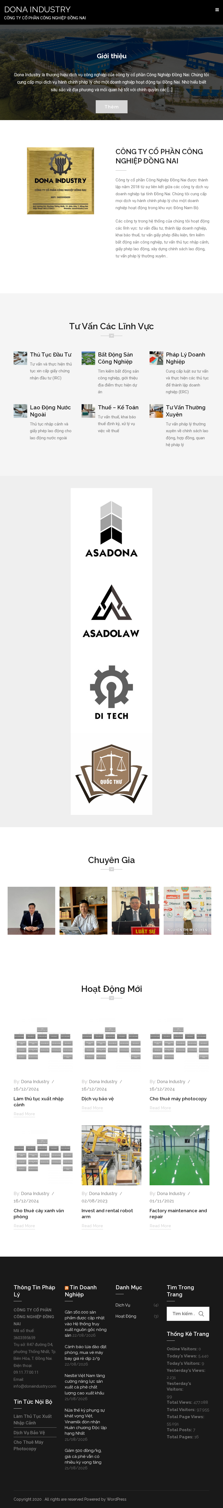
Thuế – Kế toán (118, 407)
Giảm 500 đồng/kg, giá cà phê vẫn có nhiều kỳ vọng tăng (83, 1456)
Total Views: (180, 1402)
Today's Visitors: (184, 1363)
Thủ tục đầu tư (50, 354)
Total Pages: (180, 1436)
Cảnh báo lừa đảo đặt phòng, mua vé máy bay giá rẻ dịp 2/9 (85, 1352)
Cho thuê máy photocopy (178, 1098)
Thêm (111, 106)
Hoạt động (126, 1316)
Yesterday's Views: (186, 1370)
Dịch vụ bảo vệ (98, 1098)
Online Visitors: (183, 1348)
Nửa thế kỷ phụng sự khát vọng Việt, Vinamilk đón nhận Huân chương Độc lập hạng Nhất (86, 1422)
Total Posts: (180, 1429)
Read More (24, 1113)
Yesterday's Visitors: (179, 1386)
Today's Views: (182, 1356)
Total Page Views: (186, 1416)
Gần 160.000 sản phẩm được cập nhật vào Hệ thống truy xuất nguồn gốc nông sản (86, 1324)
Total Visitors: (182, 1409)
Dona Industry (35, 1081)
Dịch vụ (123, 1305)
